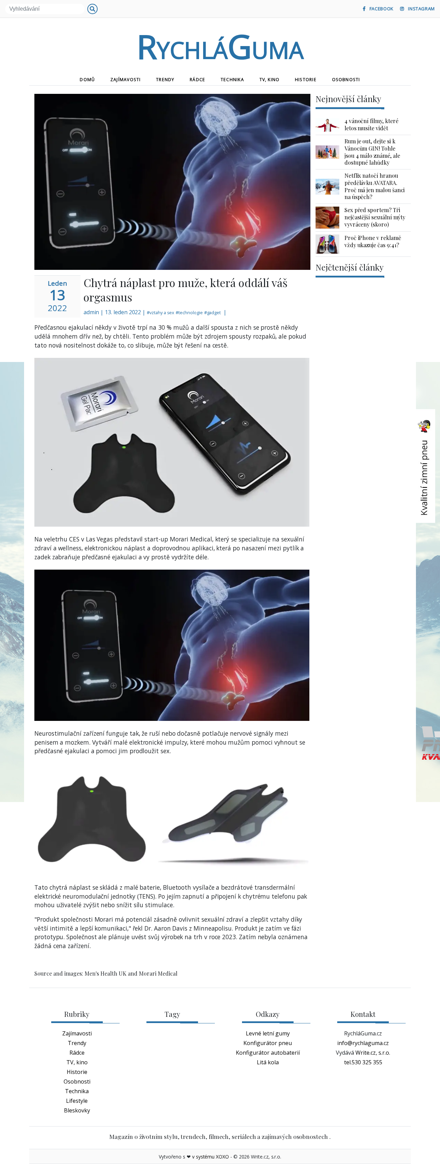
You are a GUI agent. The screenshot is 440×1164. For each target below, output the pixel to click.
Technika (232, 80)
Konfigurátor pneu (267, 1043)
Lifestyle (77, 1101)
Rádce (197, 80)
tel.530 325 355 (363, 1062)
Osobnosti (346, 80)
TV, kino (270, 80)
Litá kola (268, 1062)
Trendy (165, 80)
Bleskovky (77, 1110)
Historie (306, 80)
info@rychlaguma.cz (363, 1043)
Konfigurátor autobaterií (268, 1052)
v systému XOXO (210, 1156)
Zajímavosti (125, 80)
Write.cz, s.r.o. (372, 1052)
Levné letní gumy (268, 1033)
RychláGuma (220, 45)
